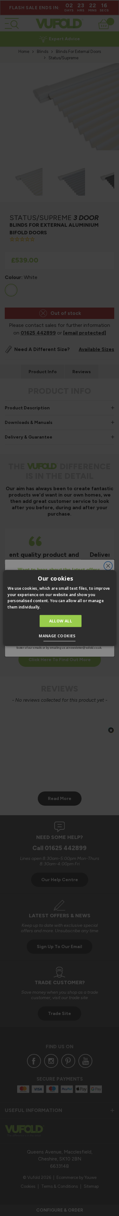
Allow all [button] (60, 621)
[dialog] (59, 608)
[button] (59, 636)
